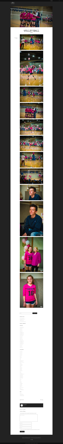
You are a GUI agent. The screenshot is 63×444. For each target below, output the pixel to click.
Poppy (20, 386)
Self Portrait (21, 387)
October (21, 384)
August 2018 (21, 335)
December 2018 (22, 332)
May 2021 (21, 329)
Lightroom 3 (21, 376)
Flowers (21, 367)
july (20, 371)
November (21, 383)
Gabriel (21, 369)
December (21, 365)
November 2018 (22, 333)
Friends (21, 368)
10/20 (42, 400)
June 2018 (21, 337)
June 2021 (21, 328)
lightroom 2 (21, 375)
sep (20, 388)
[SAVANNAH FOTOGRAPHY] (12, 4)
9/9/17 (20, 356)
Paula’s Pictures (22, 318)
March (20, 379)
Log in (20, 393)
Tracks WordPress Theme (28, 443)
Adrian (21, 357)
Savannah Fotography (31, 438)
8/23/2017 (21, 352)
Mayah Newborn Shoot (23, 321)
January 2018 (21, 340)
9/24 (20, 400)
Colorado (21, 364)
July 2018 (21, 336)
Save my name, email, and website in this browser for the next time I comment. (30, 429)
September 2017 (22, 343)
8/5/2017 (21, 354)
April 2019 (21, 331)
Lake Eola (21, 373)
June (20, 372)
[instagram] (50, 0)
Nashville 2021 (22, 320)
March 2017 (21, 347)
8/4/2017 (21, 353)
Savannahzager (24, 405)
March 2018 (21, 339)
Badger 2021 (21, 361)
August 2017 (21, 344)
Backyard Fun (22, 360)
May (20, 380)
